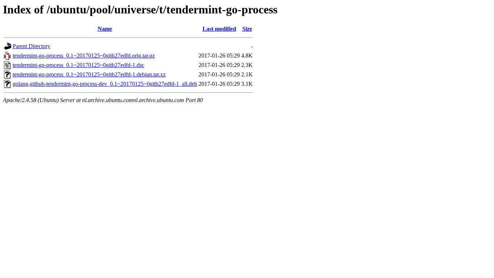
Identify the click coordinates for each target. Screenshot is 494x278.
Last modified (219, 29)
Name (105, 29)
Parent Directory (31, 46)
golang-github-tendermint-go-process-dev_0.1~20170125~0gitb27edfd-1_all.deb (105, 84)
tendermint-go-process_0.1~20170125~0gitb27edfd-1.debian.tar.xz (89, 74)
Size (247, 29)
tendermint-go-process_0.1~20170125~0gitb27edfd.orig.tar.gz (84, 55)
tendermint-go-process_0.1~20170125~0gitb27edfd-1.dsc (78, 65)
